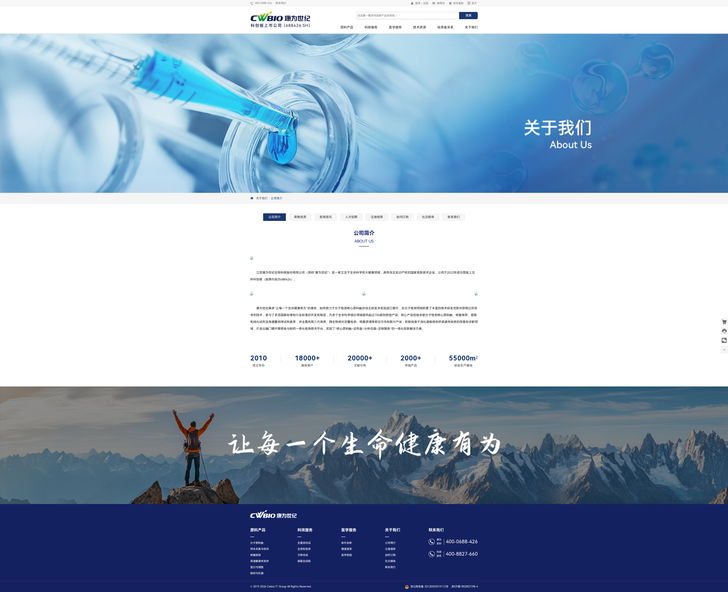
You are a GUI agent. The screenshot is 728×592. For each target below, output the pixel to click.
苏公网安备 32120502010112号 (429, 586)
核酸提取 (255, 555)
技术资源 (419, 27)
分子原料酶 (257, 542)
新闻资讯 (326, 217)
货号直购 (458, 3)
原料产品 (346, 27)
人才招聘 (351, 217)
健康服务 (346, 548)
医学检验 (346, 555)
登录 (417, 3)
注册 (425, 3)
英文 (474, 3)
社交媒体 (428, 217)
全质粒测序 (304, 548)
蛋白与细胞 (257, 567)
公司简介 (276, 198)
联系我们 (281, 3)
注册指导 (377, 217)
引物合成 (302, 555)
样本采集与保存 (259, 548)
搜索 (468, 15)
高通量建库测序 (259, 561)
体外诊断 (346, 542)
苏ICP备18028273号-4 (463, 586)
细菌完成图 (304, 561)
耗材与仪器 (257, 573)
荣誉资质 (300, 217)
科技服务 (371, 27)
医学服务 (395, 27)
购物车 (441, 3)
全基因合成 (304, 542)
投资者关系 (445, 27)
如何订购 (402, 217)
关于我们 (471, 27)
